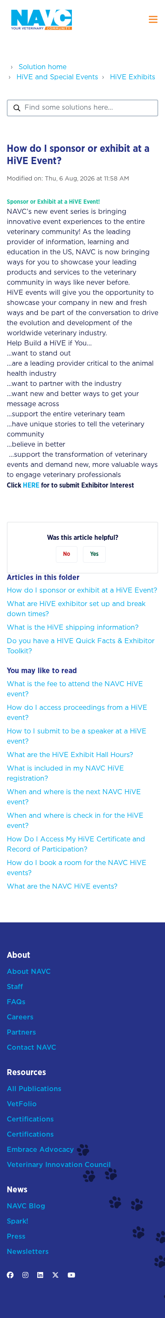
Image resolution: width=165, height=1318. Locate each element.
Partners (21, 1033)
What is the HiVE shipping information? (73, 628)
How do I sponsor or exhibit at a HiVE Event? (82, 591)
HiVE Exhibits (132, 77)
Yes (94, 554)
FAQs (16, 1002)
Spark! (17, 1221)
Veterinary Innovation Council (59, 1165)
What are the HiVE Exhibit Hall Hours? (70, 755)
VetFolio (22, 1104)
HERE (31, 485)
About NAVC (29, 972)
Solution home (42, 67)
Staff (15, 987)
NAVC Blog (26, 1206)
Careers (20, 1017)
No (66, 554)
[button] (153, 19)
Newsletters (28, 1252)
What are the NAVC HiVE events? (62, 887)
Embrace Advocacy (40, 1150)
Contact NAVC (31, 1048)
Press (16, 1237)
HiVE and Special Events (57, 77)
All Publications (34, 1089)
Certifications (30, 1119)
